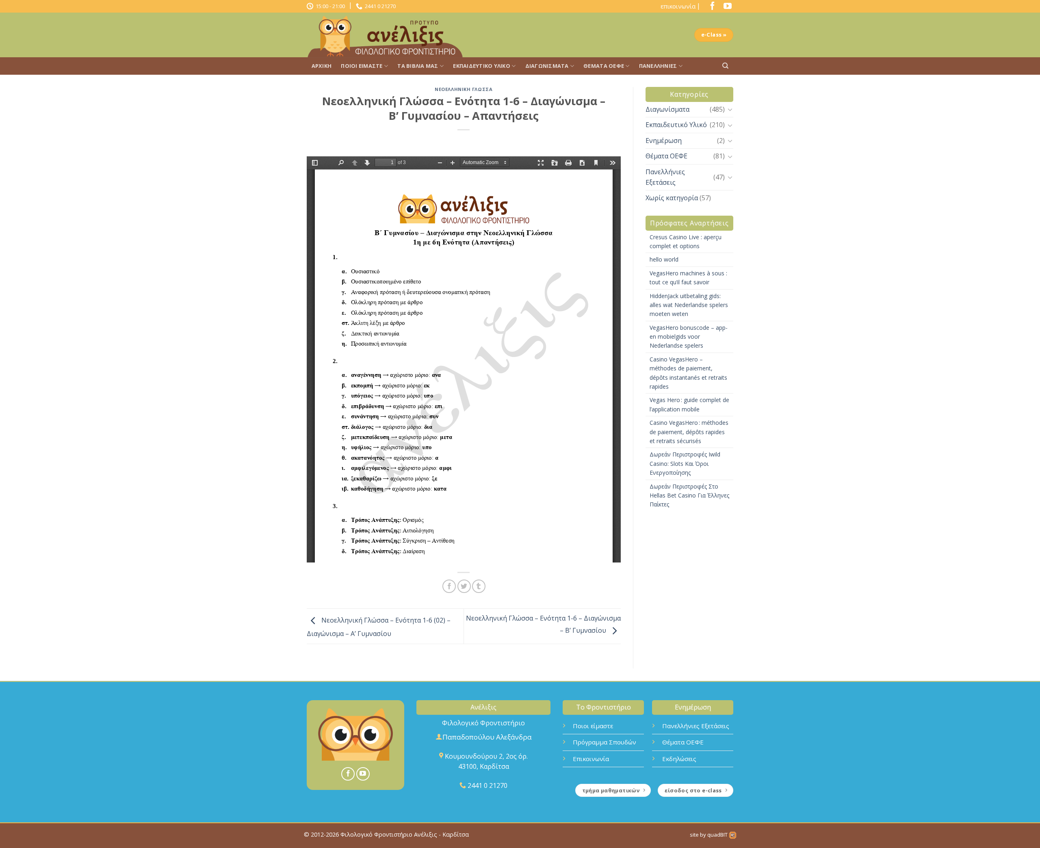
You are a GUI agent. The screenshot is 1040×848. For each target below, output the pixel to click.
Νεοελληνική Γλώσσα (463, 89)
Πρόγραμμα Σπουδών (604, 742)
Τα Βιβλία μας (417, 65)
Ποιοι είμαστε (593, 726)
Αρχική (322, 65)
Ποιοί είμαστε (361, 65)
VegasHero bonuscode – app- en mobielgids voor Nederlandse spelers (689, 337)
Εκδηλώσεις (679, 759)
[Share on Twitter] (464, 586)
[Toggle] (730, 109)
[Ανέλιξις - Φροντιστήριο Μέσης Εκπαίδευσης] (388, 35)
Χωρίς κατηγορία (672, 197)
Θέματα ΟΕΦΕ (603, 65)
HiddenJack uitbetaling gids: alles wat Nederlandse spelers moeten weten (689, 305)
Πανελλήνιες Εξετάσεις (665, 177)
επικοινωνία (678, 6)
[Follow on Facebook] (710, 8)
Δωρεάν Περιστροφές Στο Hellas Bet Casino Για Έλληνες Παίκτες (689, 495)
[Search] (725, 65)
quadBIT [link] (718, 834)
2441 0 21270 (379, 6)
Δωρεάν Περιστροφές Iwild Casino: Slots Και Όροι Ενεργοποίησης (685, 463)
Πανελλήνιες (658, 65)
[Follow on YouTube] (725, 8)
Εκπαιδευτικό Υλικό (481, 65)
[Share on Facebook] (449, 586)
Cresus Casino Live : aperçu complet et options (686, 241)
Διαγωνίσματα (547, 65)
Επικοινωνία (591, 759)
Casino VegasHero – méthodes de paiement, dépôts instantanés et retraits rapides (688, 372)
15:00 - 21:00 (329, 6)
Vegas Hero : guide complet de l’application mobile (689, 404)
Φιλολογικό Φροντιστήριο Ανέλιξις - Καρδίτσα (404, 834)
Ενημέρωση (664, 140)
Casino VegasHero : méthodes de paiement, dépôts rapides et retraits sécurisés (689, 432)
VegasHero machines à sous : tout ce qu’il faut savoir (688, 277)
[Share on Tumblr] (478, 586)
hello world (664, 259)
